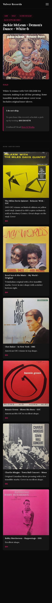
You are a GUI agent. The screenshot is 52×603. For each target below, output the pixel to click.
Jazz (6, 16)
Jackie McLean (25, 16)
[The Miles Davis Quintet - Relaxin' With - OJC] (26, 188)
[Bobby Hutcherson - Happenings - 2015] (26, 519)
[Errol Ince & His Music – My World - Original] (26, 261)
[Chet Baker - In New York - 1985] (26, 328)
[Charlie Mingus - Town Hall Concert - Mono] (26, 455)
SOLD (14, 16)
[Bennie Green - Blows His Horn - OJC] (26, 391)
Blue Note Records (12, 20)
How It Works (28, 127)
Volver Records (12, 4)
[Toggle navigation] (47, 4)
